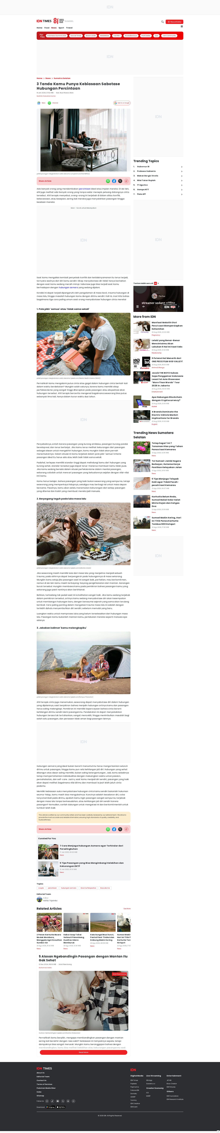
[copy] (126, 181)
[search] (162, 21)
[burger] (181, 26)
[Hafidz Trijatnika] (39, 899)
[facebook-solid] (114, 181)
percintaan (85, 188)
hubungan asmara (68, 287)
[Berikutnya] (131, 1041)
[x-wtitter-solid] (120, 181)
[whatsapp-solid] (108, 181)
